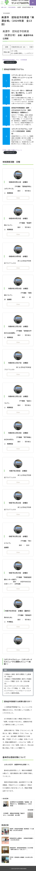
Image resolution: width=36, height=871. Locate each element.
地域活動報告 (6, 13)
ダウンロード (10, 62)
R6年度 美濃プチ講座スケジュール (12, 150)
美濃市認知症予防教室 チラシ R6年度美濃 (15, 60)
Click (18, 198)
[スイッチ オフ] (27, 3)
